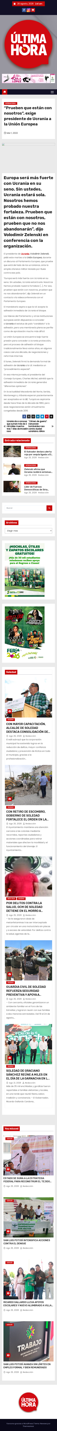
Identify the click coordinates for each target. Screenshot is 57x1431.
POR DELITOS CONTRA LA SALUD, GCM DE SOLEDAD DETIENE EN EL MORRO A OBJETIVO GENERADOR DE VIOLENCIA (25, 911)
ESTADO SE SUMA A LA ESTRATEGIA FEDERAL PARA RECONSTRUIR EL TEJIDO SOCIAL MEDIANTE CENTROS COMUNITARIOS (28, 1181)
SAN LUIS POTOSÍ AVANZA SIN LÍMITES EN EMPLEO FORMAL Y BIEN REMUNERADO (27, 1366)
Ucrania (25, 253)
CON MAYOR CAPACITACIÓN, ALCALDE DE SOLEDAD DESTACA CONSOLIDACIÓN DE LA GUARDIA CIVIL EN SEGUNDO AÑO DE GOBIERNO (27, 731)
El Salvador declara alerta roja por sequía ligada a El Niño (38, 454)
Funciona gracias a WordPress (20, 1423)
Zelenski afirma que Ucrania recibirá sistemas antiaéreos (37, 472)
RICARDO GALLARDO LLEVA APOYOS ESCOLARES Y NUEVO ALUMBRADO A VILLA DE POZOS (27, 1305)
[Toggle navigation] (52, 92)
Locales (9, 1139)
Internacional (10, 103)
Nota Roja (11, 899)
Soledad (11, 720)
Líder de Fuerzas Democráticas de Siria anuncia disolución (35, 490)
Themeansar (28, 1426)
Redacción (43, 457)
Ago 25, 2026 (30, 457)
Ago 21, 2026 (15, 1082)
